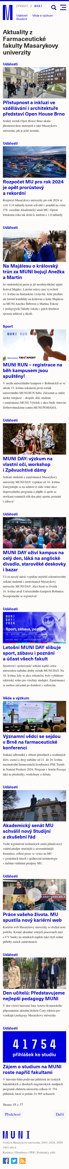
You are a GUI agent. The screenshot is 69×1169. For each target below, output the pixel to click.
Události (22, 15)
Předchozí (13, 1114)
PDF (32, 1152)
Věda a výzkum (16, 697)
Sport (8, 326)
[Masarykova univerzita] (16, 1135)
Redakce (8, 1152)
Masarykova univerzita (26, 1142)
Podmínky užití (46, 1152)
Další (60, 1114)
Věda (42, 15)
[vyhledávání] (54, 7)
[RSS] (22, 1161)
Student (21, 19)
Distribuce (21, 1152)
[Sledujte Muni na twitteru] (14, 1161)
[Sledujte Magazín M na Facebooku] (6, 1161)
